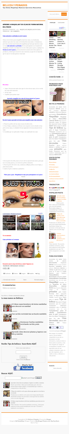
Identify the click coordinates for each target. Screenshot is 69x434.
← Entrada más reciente (8, 280)
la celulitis (63, 271)
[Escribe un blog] (5, 268)
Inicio (24, 280)
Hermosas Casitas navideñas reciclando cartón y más (31, 323)
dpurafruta (52, 181)
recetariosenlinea (54, 174)
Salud (51, 126)
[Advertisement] (15, 15)
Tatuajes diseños (58, 297)
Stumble (31, 273)
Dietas (58, 109)
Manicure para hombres (57, 273)
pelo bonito (62, 292)
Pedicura (64, 122)
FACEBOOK (6, 266)
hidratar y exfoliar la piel (57, 147)
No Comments (15, 31)
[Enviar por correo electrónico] (3, 268)
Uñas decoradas (57, 141)
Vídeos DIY (6, 31)
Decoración (53, 263)
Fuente (23, 176)
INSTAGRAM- (14, 266)
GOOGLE (21, 266)
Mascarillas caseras (57, 286)
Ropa (64, 124)
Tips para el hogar (57, 129)
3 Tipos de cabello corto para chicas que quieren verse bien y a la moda (61, 217)
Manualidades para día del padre (57, 280)
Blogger (63, 331)
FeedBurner (27, 359)
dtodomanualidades (54, 176)
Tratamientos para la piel (57, 136)
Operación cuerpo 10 (55, 122)
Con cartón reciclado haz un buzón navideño (29, 314)
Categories (61, 24)
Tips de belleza (56, 127)
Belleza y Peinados (15, 5)
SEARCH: (52, 366)
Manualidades (61, 114)
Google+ (23, 273)
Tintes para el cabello (59, 126)
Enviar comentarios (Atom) (16, 295)
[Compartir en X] (7, 268)
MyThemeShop (19, 421)
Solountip (52, 164)
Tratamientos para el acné (57, 309)
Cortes (64, 107)
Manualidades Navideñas (57, 278)
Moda (57, 120)
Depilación (52, 108)
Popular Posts (52, 24)
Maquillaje (23, 29)
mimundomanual (53, 171)
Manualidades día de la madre (57, 276)
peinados (58, 149)
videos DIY (58, 155)
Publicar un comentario (9, 288)
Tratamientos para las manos (57, 138)
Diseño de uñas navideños (60, 264)
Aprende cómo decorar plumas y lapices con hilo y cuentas (29, 333)
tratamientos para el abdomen (57, 307)
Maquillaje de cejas (34, 29)
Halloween (58, 112)
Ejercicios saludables (55, 266)
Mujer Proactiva (62, 120)
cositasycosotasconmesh (56, 178)
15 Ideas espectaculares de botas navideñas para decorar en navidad (29, 305)
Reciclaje (51, 294)
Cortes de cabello (57, 261)
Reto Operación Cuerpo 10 (56, 124)
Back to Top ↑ (34, 423)
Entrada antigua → (39, 280)
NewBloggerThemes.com (43, 421)
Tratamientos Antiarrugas (57, 305)
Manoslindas (52, 162)
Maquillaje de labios (59, 284)
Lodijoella (52, 169)
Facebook (7, 273)
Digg (38, 273)
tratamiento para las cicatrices (57, 304)
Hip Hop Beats (55, 421)
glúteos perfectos (61, 145)
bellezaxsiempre (53, 167)
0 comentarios (14, 311)
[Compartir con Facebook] (9, 268)
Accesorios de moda (55, 107)
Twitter (15, 273)
